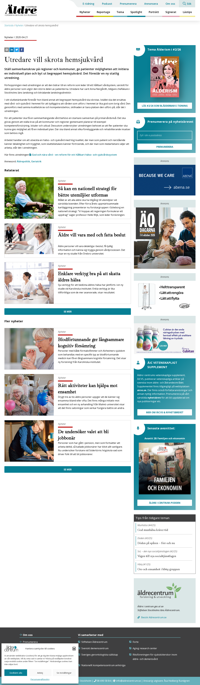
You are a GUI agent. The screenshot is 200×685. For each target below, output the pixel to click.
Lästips (187, 12)
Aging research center (145, 648)
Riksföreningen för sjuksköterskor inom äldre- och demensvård (155, 657)
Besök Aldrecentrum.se (153, 617)
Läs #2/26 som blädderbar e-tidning (165, 105)
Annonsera (151, 3)
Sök (189, 3)
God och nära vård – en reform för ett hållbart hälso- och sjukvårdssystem (74, 154)
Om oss (170, 3)
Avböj (40, 672)
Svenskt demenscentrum (94, 648)
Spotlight (136, 12)
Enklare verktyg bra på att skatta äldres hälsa (89, 277)
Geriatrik (36, 161)
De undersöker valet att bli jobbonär (83, 435)
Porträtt (154, 12)
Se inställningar (64, 672)
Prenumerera (128, 3)
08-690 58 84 (104, 680)
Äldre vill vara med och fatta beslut (91, 235)
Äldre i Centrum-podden (164, 502)
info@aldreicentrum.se (128, 680)
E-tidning (88, 3)
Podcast (107, 3)
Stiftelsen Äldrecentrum (94, 642)
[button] (74, 648)
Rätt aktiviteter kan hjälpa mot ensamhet (87, 389)
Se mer (68, 311)
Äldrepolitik (23, 161)
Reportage (103, 12)
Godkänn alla (16, 672)
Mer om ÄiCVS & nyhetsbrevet (164, 412)
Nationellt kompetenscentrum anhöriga (103, 665)
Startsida (8, 25)
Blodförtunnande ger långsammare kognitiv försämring (91, 343)
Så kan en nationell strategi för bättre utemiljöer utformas (87, 192)
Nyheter (85, 12)
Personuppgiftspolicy (40, 679)
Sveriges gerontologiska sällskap (99, 654)
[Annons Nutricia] (165, 338)
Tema (120, 12)
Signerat (170, 12)
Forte (136, 642)
